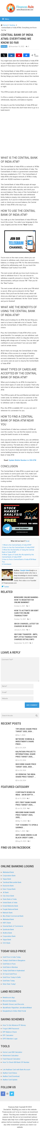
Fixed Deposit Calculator (11, 1059)
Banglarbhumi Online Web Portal (14, 1011)
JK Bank (6, 892)
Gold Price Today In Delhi (12, 977)
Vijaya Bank (7, 879)
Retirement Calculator (11, 1056)
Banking (4, 46)
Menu (7, 19)
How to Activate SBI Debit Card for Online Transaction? (26, 613)
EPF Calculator (8, 1035)
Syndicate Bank (8, 929)
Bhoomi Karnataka (9, 1001)
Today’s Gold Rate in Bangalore (14, 960)
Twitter (6, 587)
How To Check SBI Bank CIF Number (16, 1062)
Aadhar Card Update (10, 1080)
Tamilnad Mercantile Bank (12, 882)
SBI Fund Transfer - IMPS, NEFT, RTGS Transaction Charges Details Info (26, 636)
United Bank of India (10, 903)
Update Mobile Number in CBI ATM (22, 460)
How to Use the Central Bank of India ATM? (18, 547)
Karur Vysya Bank (9, 889)
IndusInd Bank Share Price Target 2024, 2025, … (25, 814)
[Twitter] (12, 1093)
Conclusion (6, 564)
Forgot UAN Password (11, 1029)
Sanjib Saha (24, 570)
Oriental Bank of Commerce (13, 926)
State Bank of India (10, 899)
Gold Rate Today (9, 981)
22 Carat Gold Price (10, 974)
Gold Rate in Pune (9, 964)
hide (27, 541)
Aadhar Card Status (10, 1073)
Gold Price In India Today (12, 957)
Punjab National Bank (10, 909)
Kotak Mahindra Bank (10, 906)
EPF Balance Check (10, 1032)
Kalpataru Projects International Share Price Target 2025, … (25, 754)
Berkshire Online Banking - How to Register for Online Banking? (26, 599)
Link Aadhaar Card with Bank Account (16, 1070)
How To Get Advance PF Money (14, 1025)
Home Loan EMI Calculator (12, 1052)
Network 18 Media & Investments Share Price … (25, 741)
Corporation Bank (9, 876)
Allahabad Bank (8, 872)
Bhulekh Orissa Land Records (13, 1004)
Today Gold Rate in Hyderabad (14, 971)
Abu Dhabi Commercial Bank (13, 916)
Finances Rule (13, 1107)
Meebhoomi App (9, 998)
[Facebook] (3, 1093)
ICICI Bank (6, 943)
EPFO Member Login (10, 1039)
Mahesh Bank (7, 913)
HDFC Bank (7, 923)
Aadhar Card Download (11, 1076)
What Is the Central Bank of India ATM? (16, 545)
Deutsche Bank (8, 886)
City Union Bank (8, 896)
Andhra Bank (7, 933)
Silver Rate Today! (9, 984)
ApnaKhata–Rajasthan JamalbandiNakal (17, 1008)
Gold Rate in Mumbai (10, 967)
